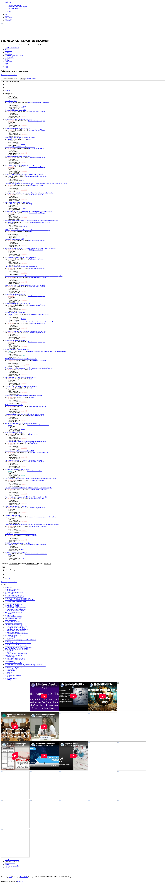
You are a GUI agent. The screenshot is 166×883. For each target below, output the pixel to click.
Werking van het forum (36, 250)
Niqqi (9, 544)
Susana (10, 351)
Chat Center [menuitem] (8, 17)
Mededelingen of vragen (35, 185)
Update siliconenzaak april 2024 (14, 239)
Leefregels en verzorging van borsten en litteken (43, 517)
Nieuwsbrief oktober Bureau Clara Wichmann (18, 119)
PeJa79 (10, 204)
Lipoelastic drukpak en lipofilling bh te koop (17, 202)
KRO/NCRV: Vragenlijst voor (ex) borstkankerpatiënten (21, 359)
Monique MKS (12, 360)
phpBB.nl (20, 881)
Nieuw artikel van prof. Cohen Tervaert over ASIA (19, 451)
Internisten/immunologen (36, 498)
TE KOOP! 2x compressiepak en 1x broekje (17, 543)
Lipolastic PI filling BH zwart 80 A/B (15, 313)
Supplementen (33, 434)
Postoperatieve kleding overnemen (38, 102)
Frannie (10, 139)
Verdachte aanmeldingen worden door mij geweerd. (20, 257)
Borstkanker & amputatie (38, 360)
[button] (7, 90)
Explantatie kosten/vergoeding (38, 489)
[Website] (8, 36)
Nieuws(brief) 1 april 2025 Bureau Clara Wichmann (20, 147)
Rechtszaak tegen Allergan (36, 111)
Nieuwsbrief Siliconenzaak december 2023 (18, 303)
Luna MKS (11, 111)
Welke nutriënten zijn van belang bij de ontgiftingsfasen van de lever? (25, 442)
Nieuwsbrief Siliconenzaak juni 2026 (15, 110)
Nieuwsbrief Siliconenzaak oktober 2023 (17, 340)
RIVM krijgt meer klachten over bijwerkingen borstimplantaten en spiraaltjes (27, 230)
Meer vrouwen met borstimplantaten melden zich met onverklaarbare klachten (28, 368)
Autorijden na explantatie (12, 515)
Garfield (10, 314)
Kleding (29, 139)
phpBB (10, 877)
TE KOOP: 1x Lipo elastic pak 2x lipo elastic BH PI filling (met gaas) (24, 174)
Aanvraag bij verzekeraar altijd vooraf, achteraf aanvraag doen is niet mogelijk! (28, 488)
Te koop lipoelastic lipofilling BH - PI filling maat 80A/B (21, 423)
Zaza (9, 554)
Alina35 (10, 425)
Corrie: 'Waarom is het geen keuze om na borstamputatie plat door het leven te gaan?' (31, 478)
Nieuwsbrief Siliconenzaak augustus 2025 (17, 128)
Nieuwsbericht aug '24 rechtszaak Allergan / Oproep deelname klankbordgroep (28, 211)
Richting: (41, 563)
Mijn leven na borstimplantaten (14, 405)
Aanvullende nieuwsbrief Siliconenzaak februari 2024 (21, 266)
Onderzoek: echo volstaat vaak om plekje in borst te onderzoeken (24, 414)
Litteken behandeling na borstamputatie (17, 349)
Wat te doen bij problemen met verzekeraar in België (20, 534)
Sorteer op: (22, 563)
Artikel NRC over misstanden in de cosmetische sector (21, 386)
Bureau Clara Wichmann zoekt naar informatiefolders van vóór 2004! (25, 331)
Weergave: (5, 563)
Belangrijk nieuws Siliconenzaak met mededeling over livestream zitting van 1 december (31, 322)
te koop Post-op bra (11, 101)
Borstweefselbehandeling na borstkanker (17, 469)
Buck (9, 176)
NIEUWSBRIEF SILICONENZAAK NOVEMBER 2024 (19, 165)
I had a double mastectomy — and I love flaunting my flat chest (23, 460)
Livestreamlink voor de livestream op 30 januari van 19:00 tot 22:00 (25, 285)
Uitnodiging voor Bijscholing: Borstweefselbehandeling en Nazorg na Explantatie (29, 193)
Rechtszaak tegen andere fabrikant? (16, 506)
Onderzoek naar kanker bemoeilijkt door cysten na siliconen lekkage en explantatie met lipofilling (34, 276)
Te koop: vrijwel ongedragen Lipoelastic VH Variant (20, 137)
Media (30, 231)
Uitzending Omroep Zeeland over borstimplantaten (20, 377)
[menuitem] (14, 5)
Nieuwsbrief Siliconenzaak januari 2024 (16, 294)
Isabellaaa (11, 222)
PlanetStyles (24, 877)
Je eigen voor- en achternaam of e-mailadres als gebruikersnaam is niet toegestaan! (30, 248)
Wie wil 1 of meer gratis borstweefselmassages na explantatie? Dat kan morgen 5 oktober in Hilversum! (36, 184)
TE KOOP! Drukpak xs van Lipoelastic (16, 552)
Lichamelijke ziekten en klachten (39, 452)
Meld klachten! (32, 535)
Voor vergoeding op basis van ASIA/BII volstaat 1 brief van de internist (26, 497)
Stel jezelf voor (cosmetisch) (37, 406)
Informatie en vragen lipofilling (38, 277)
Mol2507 (10, 102)
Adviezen (31, 397)
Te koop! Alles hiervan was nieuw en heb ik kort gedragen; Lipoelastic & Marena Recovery (31, 220)
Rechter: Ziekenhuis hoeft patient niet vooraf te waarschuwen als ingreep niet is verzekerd (32, 524)
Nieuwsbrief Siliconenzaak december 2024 (18, 156)
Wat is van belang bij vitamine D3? (15, 432)
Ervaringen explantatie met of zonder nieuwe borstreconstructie (46, 351)
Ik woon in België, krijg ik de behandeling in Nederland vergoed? (23, 395)
